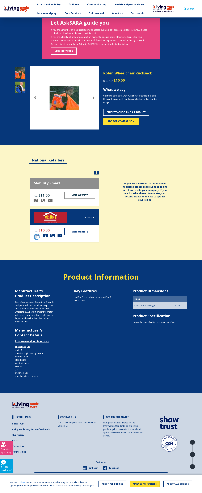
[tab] (48, 158)
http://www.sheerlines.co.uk (32, 341)
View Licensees (64, 51)
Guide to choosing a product (126, 112)
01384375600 (21, 372)
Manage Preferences (145, 483)
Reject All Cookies (112, 483)
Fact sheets (137, 13)
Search (190, 8)
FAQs (15, 440)
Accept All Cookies (178, 483)
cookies (21, 482)
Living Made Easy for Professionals (31, 429)
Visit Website (80, 195)
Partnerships (19, 451)
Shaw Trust (18, 423)
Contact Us (63, 425)
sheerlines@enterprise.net (27, 376)
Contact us (18, 446)
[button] (35, 98)
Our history (18, 435)
